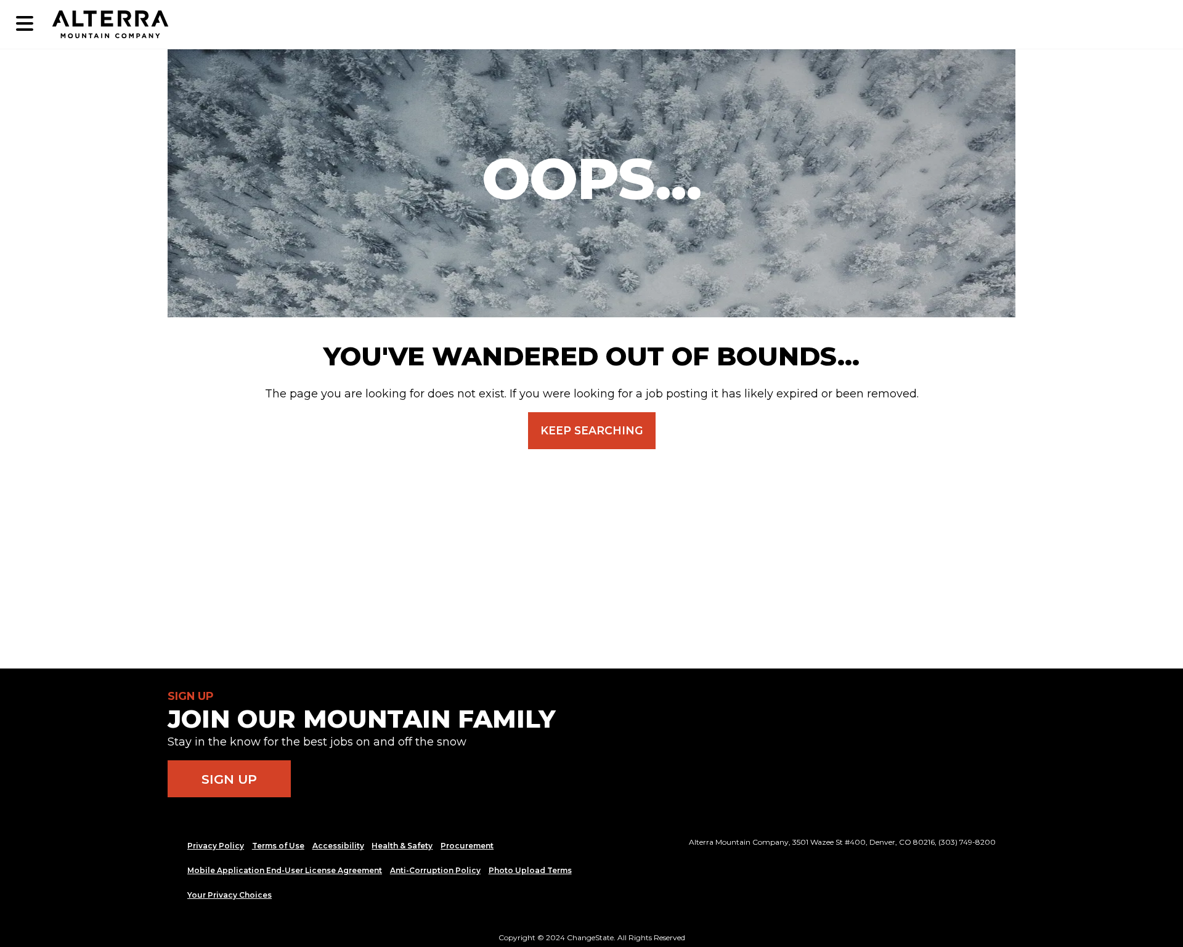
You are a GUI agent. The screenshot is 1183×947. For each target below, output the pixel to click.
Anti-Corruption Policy (435, 870)
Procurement (467, 845)
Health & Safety (402, 845)
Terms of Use (278, 845)
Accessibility (338, 845)
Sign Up (229, 779)
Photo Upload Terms (530, 870)
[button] (24, 24)
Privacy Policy (215, 845)
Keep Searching (591, 430)
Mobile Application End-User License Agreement (284, 870)
